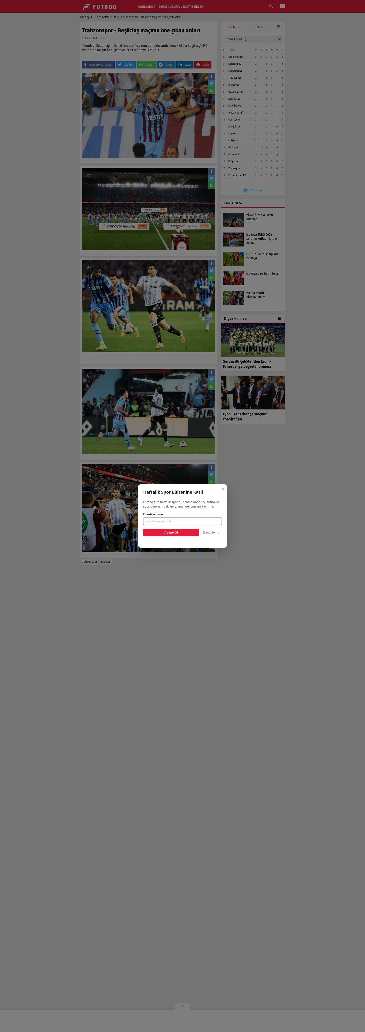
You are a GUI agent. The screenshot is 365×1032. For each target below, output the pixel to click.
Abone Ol (171, 532)
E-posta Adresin (153, 514)
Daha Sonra (211, 532)
